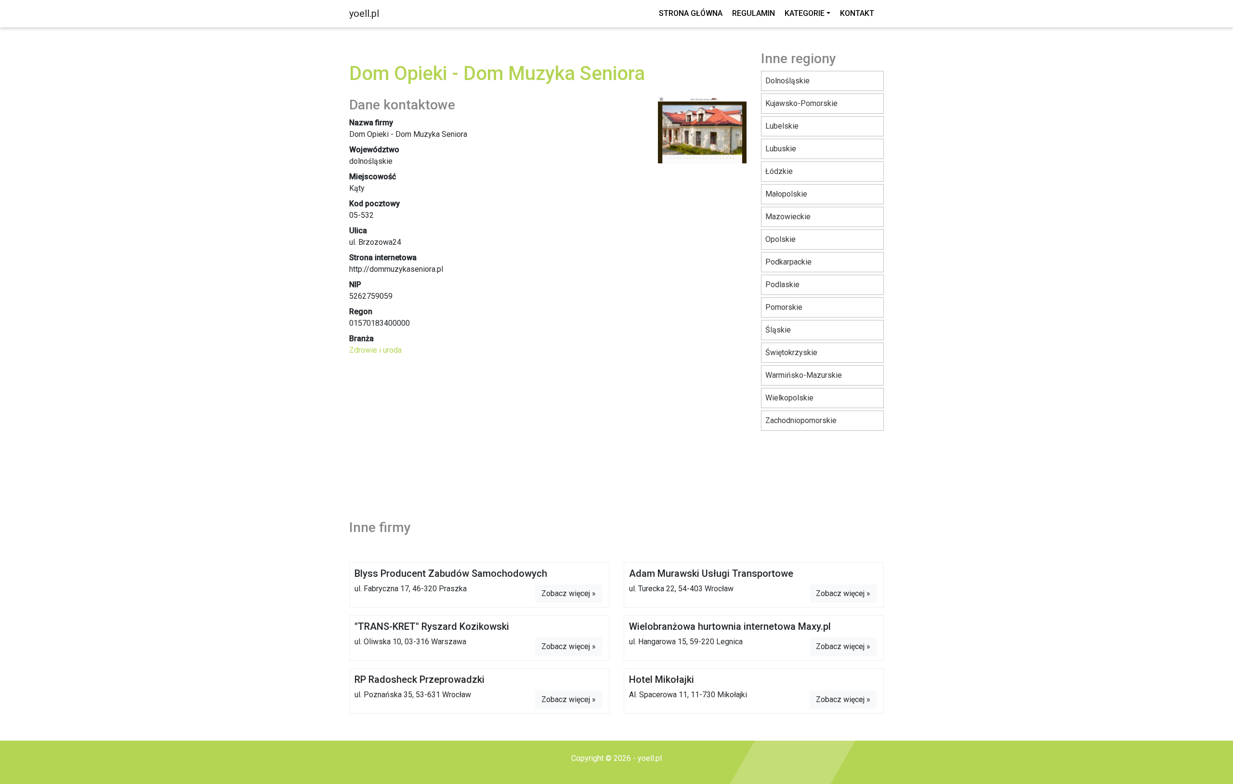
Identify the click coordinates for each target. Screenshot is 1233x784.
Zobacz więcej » (568, 593)
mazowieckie (788, 216)
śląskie (778, 329)
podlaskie (782, 284)
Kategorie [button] (805, 13)
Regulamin (753, 13)
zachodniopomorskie (801, 420)
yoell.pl (364, 13)
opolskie (780, 239)
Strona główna (690, 13)
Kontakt (857, 13)
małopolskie (786, 194)
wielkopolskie (789, 397)
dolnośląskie (787, 80)
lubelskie (782, 126)
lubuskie (780, 148)
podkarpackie (788, 261)
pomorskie (783, 307)
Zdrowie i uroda (375, 350)
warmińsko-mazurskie (803, 375)
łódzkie (779, 171)
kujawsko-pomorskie (801, 103)
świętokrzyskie (791, 352)
